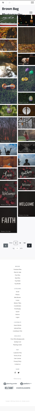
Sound (17, 311)
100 (24, 243)
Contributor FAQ (17, 331)
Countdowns (17, 306)
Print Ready (17, 309)
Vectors (17, 314)
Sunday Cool (17, 342)
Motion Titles (17, 303)
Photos (17, 294)
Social (17, 291)
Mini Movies (17, 297)
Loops (17, 300)
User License (17, 358)
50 (20, 243)
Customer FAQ (18, 353)
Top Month (17, 283)
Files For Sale (17, 272)
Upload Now (17, 328)
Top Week (17, 281)
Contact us (17, 364)
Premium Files (17, 269)
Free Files (17, 275)
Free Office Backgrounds (17, 339)
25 (15, 243)
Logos (17, 317)
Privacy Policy (17, 361)
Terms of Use (17, 355)
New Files (17, 278)
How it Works (17, 325)
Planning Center (17, 345)
